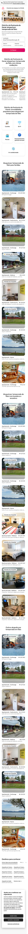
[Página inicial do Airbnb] (3, 8)
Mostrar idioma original (19, 3)
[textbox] (7, 45)
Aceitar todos (13, 916)
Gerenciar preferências (13, 924)
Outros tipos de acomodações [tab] (10, 862)
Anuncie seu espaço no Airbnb (15, 8)
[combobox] (13, 40)
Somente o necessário (13, 920)
